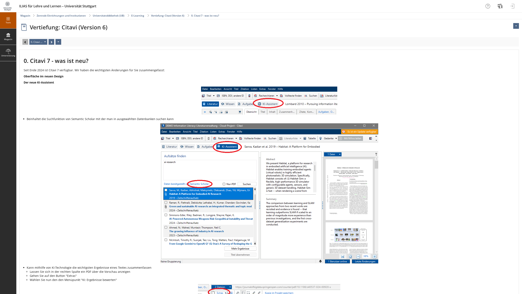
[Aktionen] (58, 42)
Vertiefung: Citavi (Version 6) (167, 15)
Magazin (25, 15)
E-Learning (137, 15)
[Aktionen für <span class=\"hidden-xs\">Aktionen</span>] (516, 26)
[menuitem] (500, 6)
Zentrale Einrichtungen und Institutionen (61, 15)
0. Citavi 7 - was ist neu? (205, 15)
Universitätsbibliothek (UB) (108, 15)
